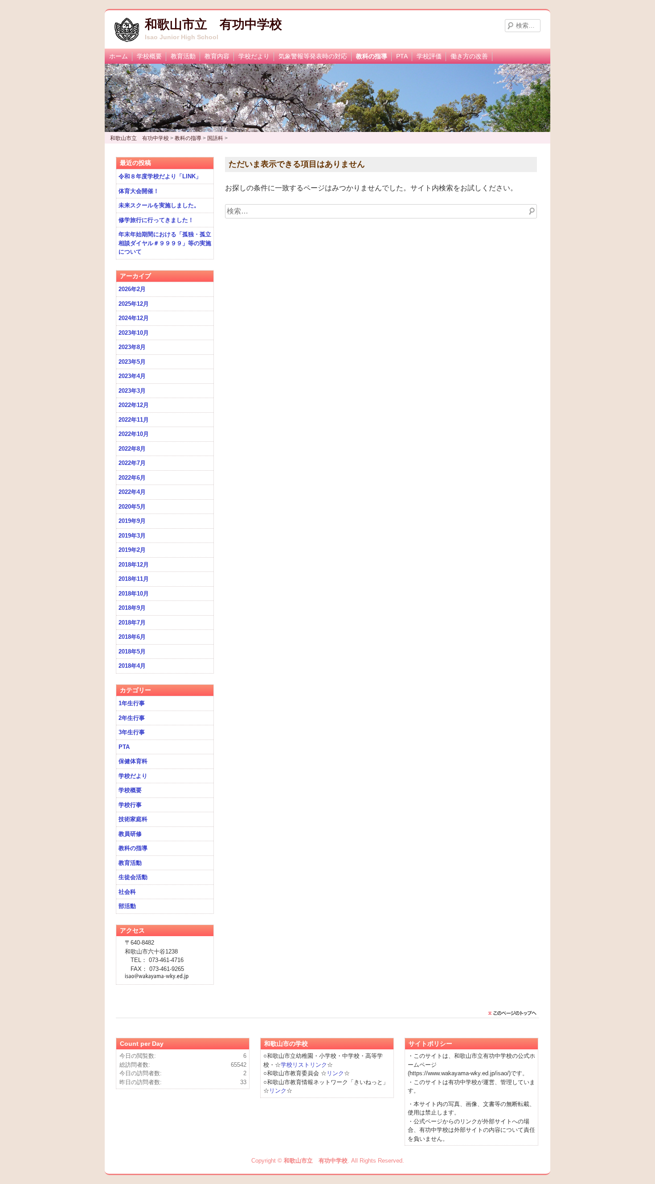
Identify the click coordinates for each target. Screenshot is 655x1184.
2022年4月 (132, 492)
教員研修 (130, 833)
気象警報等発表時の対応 (312, 56)
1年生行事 (132, 703)
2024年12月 (134, 318)
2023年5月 (132, 361)
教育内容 (217, 56)
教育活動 (183, 56)
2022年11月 (134, 419)
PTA (402, 56)
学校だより (254, 56)
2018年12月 (134, 564)
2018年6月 (132, 636)
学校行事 (130, 805)
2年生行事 (132, 718)
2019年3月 (132, 535)
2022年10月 (134, 434)
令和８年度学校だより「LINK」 (160, 176)
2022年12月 (134, 405)
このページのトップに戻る (514, 1013)
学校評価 (429, 56)
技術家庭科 (133, 819)
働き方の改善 (469, 56)
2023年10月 (134, 332)
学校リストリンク (304, 1064)
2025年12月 (134, 303)
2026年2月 (132, 289)
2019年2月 (132, 550)
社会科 (127, 891)
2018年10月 (134, 593)
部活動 (127, 906)
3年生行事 (132, 732)
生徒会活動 (133, 877)
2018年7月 (132, 622)
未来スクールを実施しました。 (159, 205)
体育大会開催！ (139, 191)
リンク (335, 1073)
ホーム (118, 56)
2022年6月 (132, 477)
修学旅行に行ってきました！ (156, 220)
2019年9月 (132, 521)
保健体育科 (133, 761)
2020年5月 (132, 506)
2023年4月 (132, 376)
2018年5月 (132, 651)
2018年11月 (134, 579)
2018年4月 (132, 665)
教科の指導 (371, 56)
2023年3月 (132, 390)
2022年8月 (132, 448)
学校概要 (149, 56)
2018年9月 (132, 607)
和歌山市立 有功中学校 (213, 24)
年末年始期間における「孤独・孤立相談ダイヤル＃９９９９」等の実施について (165, 243)
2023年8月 (132, 347)
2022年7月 (132, 463)
